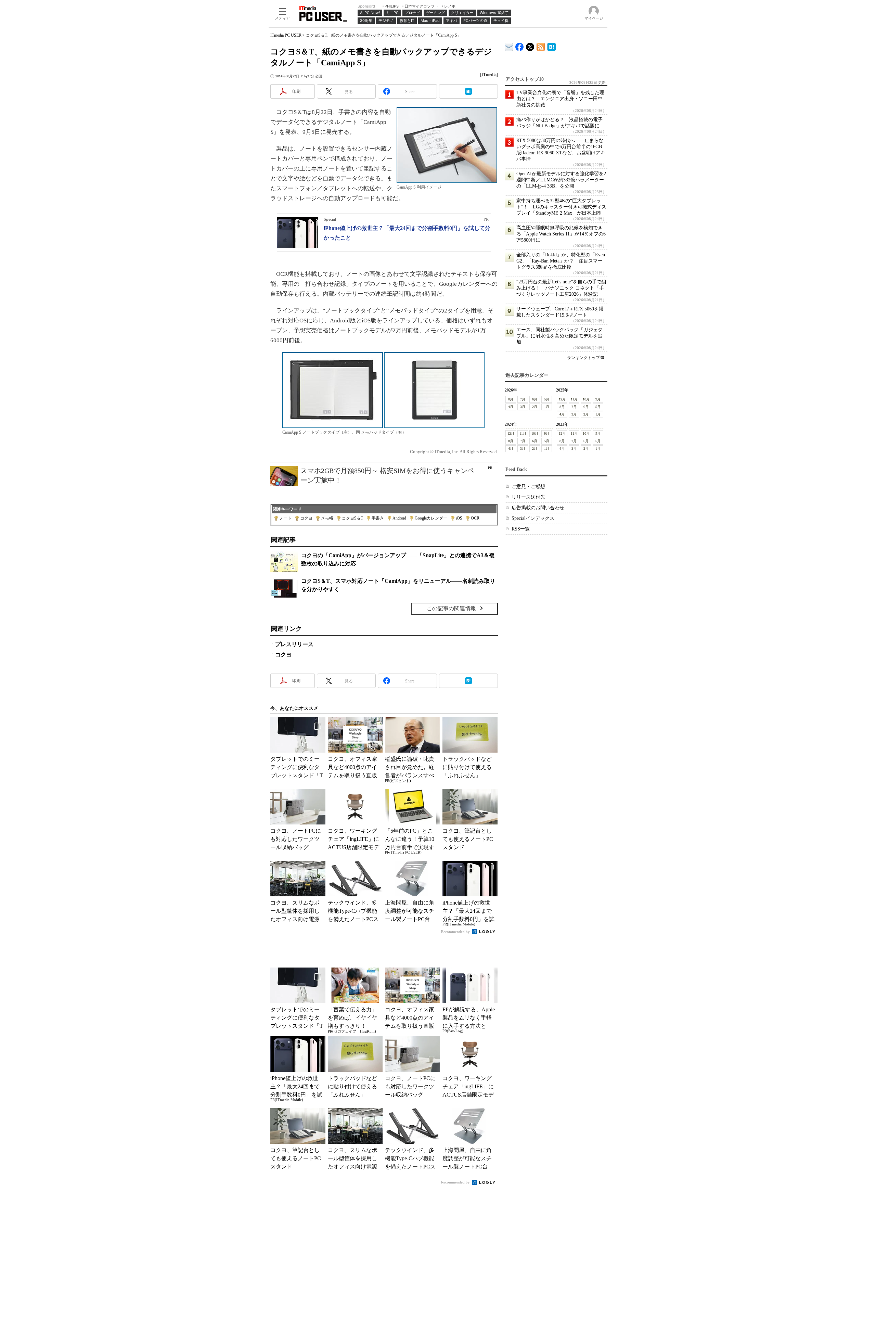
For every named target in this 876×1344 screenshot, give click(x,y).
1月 (546, 407)
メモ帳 (327, 518)
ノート (285, 518)
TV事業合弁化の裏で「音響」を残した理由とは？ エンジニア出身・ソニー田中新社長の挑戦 (560, 98)
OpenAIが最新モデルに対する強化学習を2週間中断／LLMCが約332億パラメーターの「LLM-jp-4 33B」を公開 (561, 180)
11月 (574, 399)
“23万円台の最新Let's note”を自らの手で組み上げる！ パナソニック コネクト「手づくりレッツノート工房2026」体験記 (561, 288)
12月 (562, 399)
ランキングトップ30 (585, 357)
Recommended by (456, 932)
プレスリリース (294, 644)
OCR (475, 518)
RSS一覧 (521, 529)
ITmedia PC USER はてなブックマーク (551, 46)
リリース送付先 (528, 497)
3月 (522, 407)
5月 (546, 399)
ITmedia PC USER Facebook (519, 45)
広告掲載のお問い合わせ (538, 507)
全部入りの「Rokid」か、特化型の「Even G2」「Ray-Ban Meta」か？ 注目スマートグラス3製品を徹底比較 (560, 261)
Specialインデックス (533, 518)
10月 (586, 399)
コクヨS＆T (352, 518)
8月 (510, 399)
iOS (459, 518)
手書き (378, 518)
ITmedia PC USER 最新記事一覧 (541, 46)
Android (399, 518)
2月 (534, 407)
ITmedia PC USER (285, 35)
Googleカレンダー (431, 518)
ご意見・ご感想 (528, 486)
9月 (598, 399)
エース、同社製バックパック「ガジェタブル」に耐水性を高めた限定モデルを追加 (559, 336)
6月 (534, 399)
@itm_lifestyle (530, 45)
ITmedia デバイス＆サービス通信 (509, 46)
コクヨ (306, 518)
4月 (510, 407)
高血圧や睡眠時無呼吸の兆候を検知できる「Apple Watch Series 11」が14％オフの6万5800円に (561, 234)
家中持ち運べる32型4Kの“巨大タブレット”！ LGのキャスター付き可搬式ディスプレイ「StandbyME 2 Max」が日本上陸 (561, 207)
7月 (522, 399)
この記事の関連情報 (451, 608)
